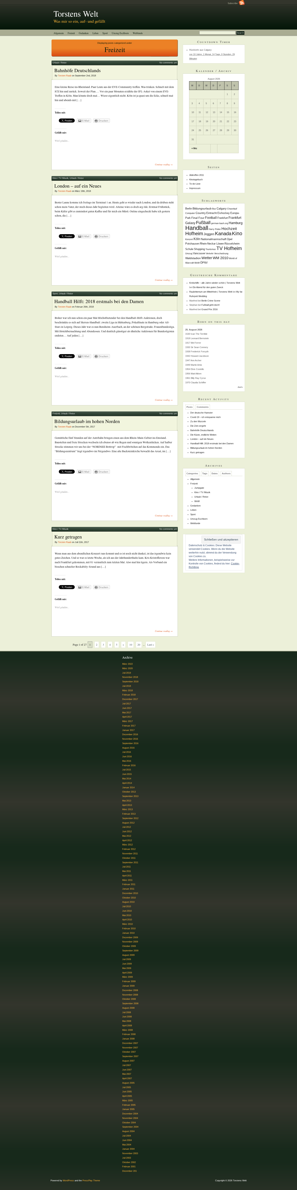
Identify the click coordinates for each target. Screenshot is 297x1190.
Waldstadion (193, 258)
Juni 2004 (127, 1140)
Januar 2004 (128, 1149)
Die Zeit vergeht (198, 426)
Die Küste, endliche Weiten (203, 435)
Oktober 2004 (129, 1122)
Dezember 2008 (130, 990)
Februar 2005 (129, 1105)
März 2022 (127, 664)
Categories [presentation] (192, 473)
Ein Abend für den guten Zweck (208, 287)
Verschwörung (221, 253)
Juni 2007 (127, 1069)
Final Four (197, 217)
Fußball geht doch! (210, 305)
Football (211, 217)
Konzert (189, 239)
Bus (214, 208)
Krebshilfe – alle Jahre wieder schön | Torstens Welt (214, 283)
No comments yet (168, 62)
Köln (197, 239)
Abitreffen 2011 (196, 175)
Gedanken (83, 33)
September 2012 (130, 818)
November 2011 (130, 853)
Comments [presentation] (203, 407)
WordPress (68, 1180)
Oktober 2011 (129, 858)
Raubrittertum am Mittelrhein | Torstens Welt (210, 292)
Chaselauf (232, 208)
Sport (105, 33)
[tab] (189, 407)
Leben (95, 33)
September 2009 (130, 950)
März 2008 (127, 1030)
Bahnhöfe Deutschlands (77, 70)
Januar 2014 (128, 787)
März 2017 (127, 721)
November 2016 (130, 739)
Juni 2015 (127, 774)
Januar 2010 (128, 933)
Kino (237, 233)
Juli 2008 (126, 1012)
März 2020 (127, 668)
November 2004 (130, 1118)
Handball (196, 227)
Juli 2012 (126, 827)
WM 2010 (220, 258)
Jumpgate (199, 488)
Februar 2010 (129, 928)
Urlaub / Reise (59, 62)
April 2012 (127, 840)
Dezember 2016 (130, 734)
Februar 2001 (129, 1166)
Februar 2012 (129, 849)
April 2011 (127, 875)
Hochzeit (229, 228)
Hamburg (235, 223)
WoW (197, 263)
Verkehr (210, 253)
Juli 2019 (126, 673)
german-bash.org (219, 223)
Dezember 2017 (130, 699)
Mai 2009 (126, 968)
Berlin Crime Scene (210, 300)
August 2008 (128, 1008)
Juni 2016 (127, 756)
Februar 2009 (129, 981)
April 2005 (127, 1096)
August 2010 (128, 902)
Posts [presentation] (189, 407)
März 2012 (127, 844)
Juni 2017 (127, 708)
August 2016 (128, 748)
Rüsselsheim (232, 243)
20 (138, 644)
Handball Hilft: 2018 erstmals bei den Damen (99, 301)
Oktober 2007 (129, 1052)
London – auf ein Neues (77, 186)
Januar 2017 (128, 730)
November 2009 (130, 941)
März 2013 (127, 809)
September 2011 (130, 862)
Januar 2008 (128, 1038)
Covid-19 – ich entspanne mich (205, 417)
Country (201, 213)
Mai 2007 (126, 1074)
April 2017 (127, 717)
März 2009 (127, 977)
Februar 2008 (129, 1034)
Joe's (240, 387)
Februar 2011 (128, 884)
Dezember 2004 (130, 1113)
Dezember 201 (129, 1171)
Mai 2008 (126, 1021)
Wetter (206, 258)
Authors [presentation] (226, 473)
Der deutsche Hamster (201, 412)
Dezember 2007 (130, 1043)
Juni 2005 (127, 1091)
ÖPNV (204, 262)
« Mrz (194, 148)
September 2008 (130, 1003)
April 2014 (127, 783)
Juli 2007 (126, 1065)
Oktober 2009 (129, 946)
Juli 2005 (126, 1087)
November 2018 (130, 677)
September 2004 (130, 1127)
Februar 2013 (129, 814)
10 (130, 644)
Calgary (221, 208)
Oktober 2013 (129, 791)
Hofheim (194, 233)
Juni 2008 (127, 1016)
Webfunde (138, 33)
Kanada (223, 233)
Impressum (194, 188)
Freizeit (71, 33)
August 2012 (128, 822)
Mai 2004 (126, 1144)
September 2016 (130, 743)
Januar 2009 (128, 986)
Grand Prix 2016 (209, 309)
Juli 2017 (126, 703)
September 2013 (130, 796)
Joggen (209, 234)
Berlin (188, 208)
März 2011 (127, 880)
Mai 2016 (126, 761)
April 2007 (127, 1078)
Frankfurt (222, 218)
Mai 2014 (126, 778)
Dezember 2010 (130, 893)
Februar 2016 (129, 765)
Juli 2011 (126, 866)
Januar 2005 (128, 1109)
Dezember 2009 (130, 937)
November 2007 (130, 1047)
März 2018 (127, 690)
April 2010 (127, 919)
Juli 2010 (126, 906)
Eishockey (223, 213)
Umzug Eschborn (120, 33)
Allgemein (59, 33)
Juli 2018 (126, 686)
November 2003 (130, 1153)
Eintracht (211, 213)
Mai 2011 (126, 871)
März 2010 (127, 924)
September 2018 (130, 681)
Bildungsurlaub (202, 208)
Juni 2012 (127, 831)
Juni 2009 (127, 963)
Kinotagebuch (196, 179)
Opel (229, 239)
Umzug (188, 253)
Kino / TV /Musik (60, 178)
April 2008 (127, 1025)
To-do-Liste (194, 184)
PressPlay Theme (91, 1180)
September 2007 (130, 1056)
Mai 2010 (126, 915)
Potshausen (192, 243)
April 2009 (127, 972)
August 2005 (128, 1083)
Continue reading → (164, 164)
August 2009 (128, 955)
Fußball (203, 222)
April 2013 (127, 805)
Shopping (199, 249)
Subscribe (233, 3)
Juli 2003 (126, 1158)
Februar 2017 (129, 725)
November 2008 (130, 994)
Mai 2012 (126, 836)
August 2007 (128, 1061)
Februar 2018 (129, 694)
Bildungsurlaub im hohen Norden (87, 421)
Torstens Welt (76, 13)
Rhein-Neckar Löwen (212, 243)
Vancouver (199, 253)
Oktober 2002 (129, 1162)
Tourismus (210, 249)
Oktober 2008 (129, 999)
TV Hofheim (229, 248)
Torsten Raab (64, 75)
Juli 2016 (126, 752)
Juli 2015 (126, 769)
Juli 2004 (126, 1135)
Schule (189, 249)
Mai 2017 (126, 712)
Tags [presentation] (204, 473)
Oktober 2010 (129, 897)
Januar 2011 (128, 889)
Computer (190, 213)
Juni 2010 (127, 911)
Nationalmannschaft (213, 239)
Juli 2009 (126, 959)
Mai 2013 (126, 800)
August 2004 (128, 1131)
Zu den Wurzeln (198, 421)
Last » (150, 644)
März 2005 (127, 1100)
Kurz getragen (68, 536)
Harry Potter (215, 229)
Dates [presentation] (215, 473)
